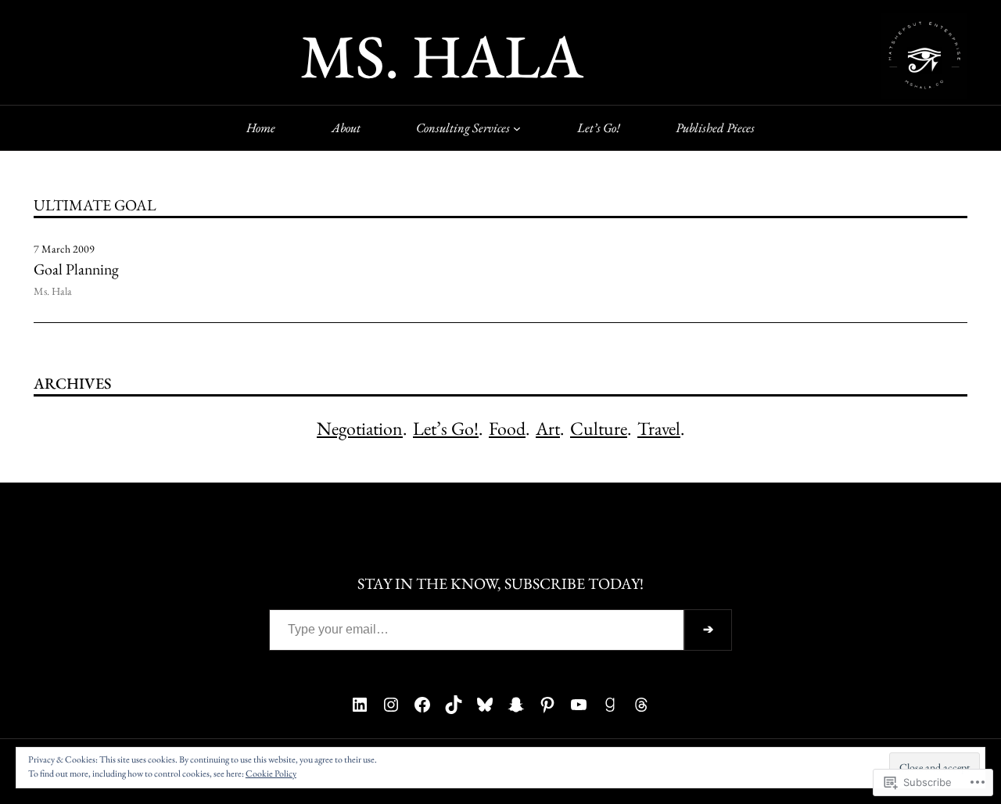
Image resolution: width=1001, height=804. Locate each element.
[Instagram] (391, 704)
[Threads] (641, 704)
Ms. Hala (441, 55)
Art (548, 428)
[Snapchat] (516, 704)
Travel (658, 428)
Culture (598, 428)
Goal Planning (76, 269)
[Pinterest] (547, 704)
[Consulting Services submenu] (517, 127)
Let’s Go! (446, 428)
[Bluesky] (484, 704)
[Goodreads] (610, 704)
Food (507, 428)
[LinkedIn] (359, 704)
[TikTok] (453, 704)
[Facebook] (422, 704)
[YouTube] (578, 704)
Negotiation (360, 428)
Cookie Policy (271, 773)
